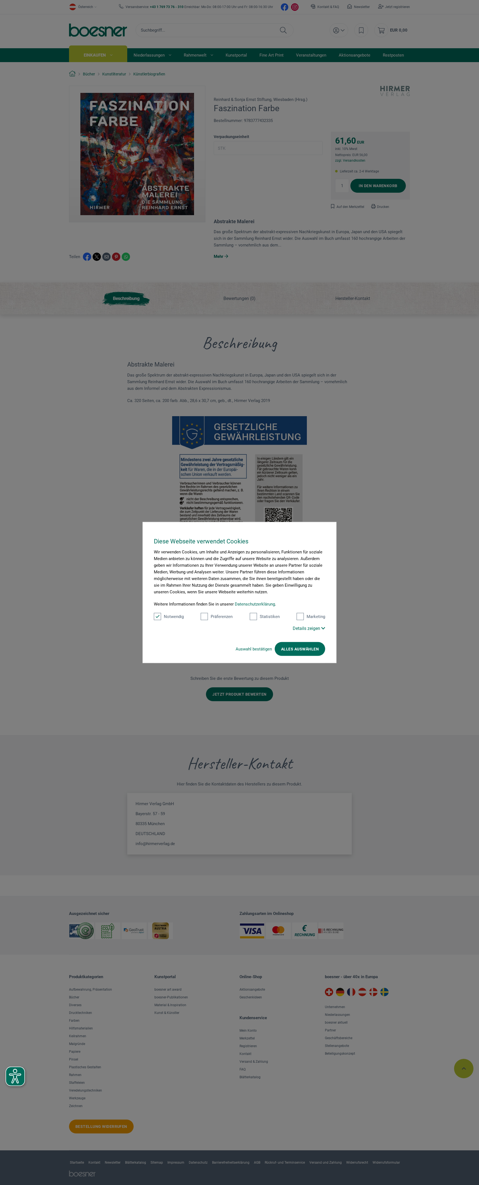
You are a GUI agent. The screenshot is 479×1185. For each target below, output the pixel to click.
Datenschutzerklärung (255, 604)
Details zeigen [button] (307, 628)
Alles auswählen (300, 649)
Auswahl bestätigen (254, 649)
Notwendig (174, 616)
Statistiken (270, 616)
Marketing (316, 616)
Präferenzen (222, 616)
